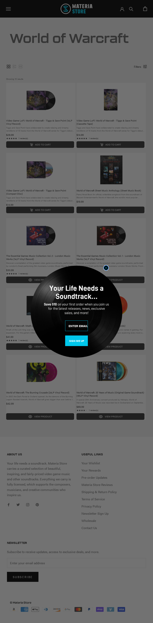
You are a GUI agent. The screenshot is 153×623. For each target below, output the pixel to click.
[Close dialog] (106, 268)
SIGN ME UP (76, 341)
